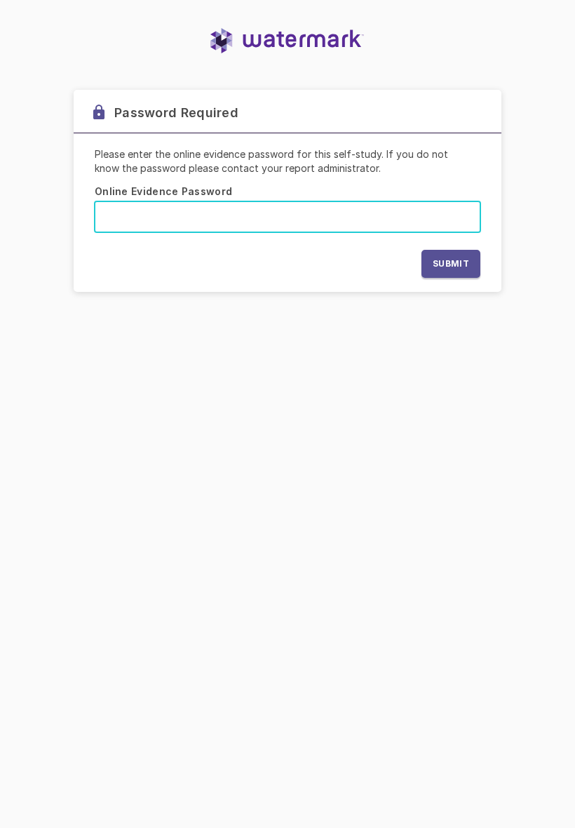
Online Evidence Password (163, 191)
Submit (451, 263)
